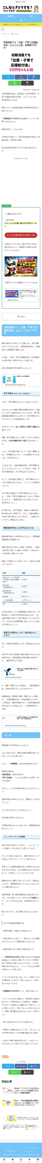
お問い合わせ (11, 1151)
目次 (19, 316)
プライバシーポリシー (31, 1148)
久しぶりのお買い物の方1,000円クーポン (21, 235)
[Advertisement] (21, 181)
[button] (27, 83)
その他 (6, 1056)
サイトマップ (31, 1151)
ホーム (11, 1148)
